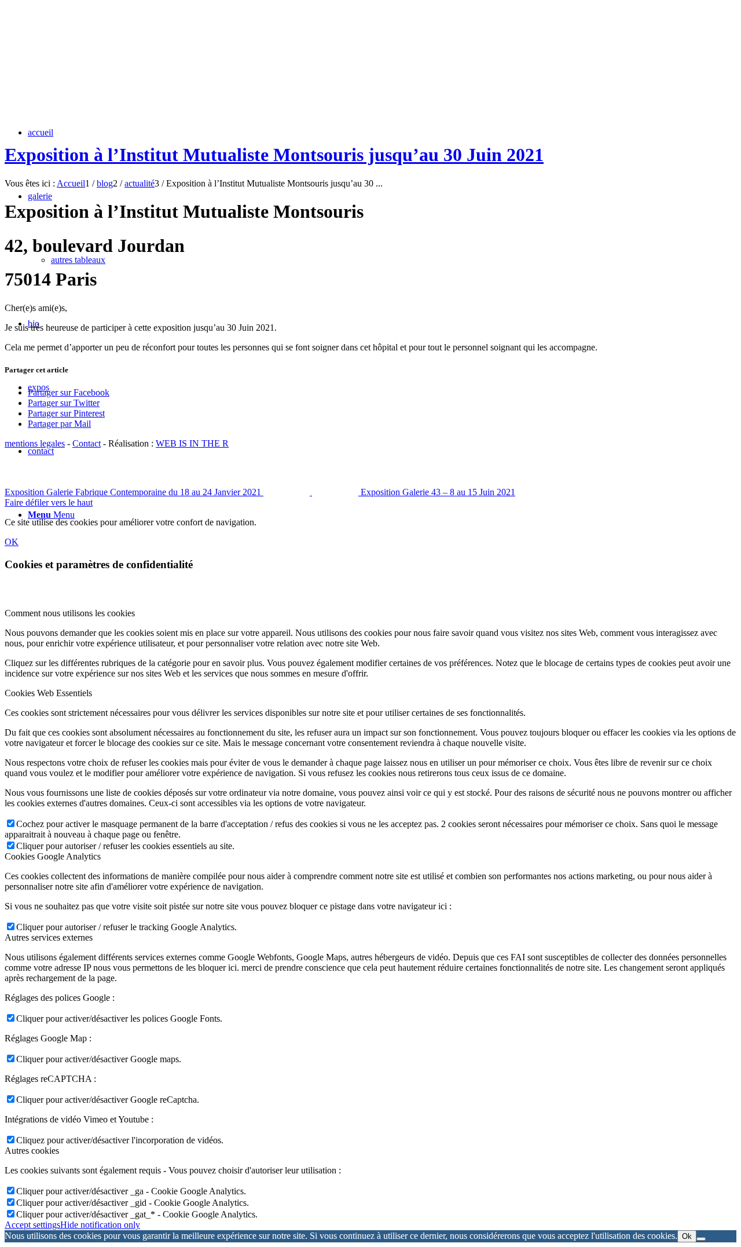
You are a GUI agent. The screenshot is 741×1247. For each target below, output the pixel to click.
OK (12, 542)
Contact (86, 443)
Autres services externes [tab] (49, 937)
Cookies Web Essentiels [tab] (48, 693)
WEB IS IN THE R (192, 443)
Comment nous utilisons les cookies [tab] (70, 613)
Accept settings (32, 1225)
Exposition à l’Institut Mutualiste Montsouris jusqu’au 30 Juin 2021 (274, 154)
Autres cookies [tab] (32, 1150)
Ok (687, 1236)
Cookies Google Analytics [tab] (53, 856)
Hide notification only (100, 1225)
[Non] (701, 1239)
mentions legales (35, 443)
